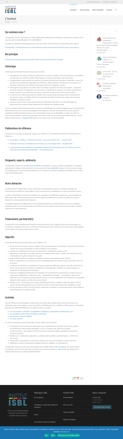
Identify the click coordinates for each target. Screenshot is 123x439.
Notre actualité (97, 10)
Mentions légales (69, 419)
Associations (38, 397)
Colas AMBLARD (52, 168)
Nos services (84, 10)
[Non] (120, 432)
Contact (109, 10)
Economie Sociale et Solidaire (45, 422)
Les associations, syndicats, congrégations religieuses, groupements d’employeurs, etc (41, 311)
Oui (46, 435)
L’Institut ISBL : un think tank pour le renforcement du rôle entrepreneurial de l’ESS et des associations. (42, 47)
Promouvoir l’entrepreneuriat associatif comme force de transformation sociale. (34, 59)
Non (53, 435)
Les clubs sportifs (16, 319)
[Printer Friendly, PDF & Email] (78, 378)
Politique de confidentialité (68, 435)
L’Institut (73, 10)
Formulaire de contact (102, 407)
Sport (36, 414)
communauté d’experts (32, 166)
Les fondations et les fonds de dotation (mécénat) (28, 314)
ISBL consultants (60, 347)
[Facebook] (7, 2)
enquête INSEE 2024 (29, 118)
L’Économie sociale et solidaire (21, 316)
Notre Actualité (68, 412)
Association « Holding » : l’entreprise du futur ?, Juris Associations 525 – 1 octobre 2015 (41, 140)
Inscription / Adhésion (110, 2)
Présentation (68, 397)
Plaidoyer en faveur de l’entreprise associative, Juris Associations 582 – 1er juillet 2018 (41, 144)
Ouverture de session (93, 2)
